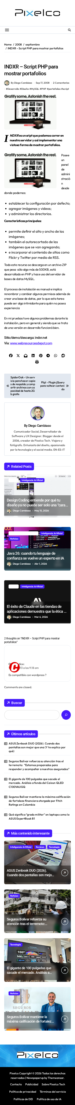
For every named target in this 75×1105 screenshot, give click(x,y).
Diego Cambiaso (39, 426)
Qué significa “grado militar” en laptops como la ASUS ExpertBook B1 (39, 816)
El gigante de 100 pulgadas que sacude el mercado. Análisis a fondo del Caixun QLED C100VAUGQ (36, 783)
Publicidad (31, 1084)
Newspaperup (35, 1078)
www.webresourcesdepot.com (31, 343)
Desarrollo (13, 88)
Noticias (14, 538)
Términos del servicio (53, 1091)
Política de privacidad (22, 1091)
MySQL (35, 88)
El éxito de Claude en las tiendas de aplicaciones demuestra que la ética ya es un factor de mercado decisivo (37, 611)
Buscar (16, 703)
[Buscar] (66, 715)
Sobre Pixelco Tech (53, 1084)
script (66, 88)
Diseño (40, 59)
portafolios (54, 88)
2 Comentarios (61, 82)
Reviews (40, 847)
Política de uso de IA (48, 1099)
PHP (43, 88)
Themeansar (56, 1078)
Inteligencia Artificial (32, 480)
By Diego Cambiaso (21, 82)
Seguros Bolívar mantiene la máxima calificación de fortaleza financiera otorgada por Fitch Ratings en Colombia (39, 800)
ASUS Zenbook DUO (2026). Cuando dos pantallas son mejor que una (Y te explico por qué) (37, 747)
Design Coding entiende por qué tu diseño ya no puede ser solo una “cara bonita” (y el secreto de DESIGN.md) (36, 505)
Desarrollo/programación (19, 59)
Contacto (16, 1084)
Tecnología (54, 847)
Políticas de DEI (23, 1099)
